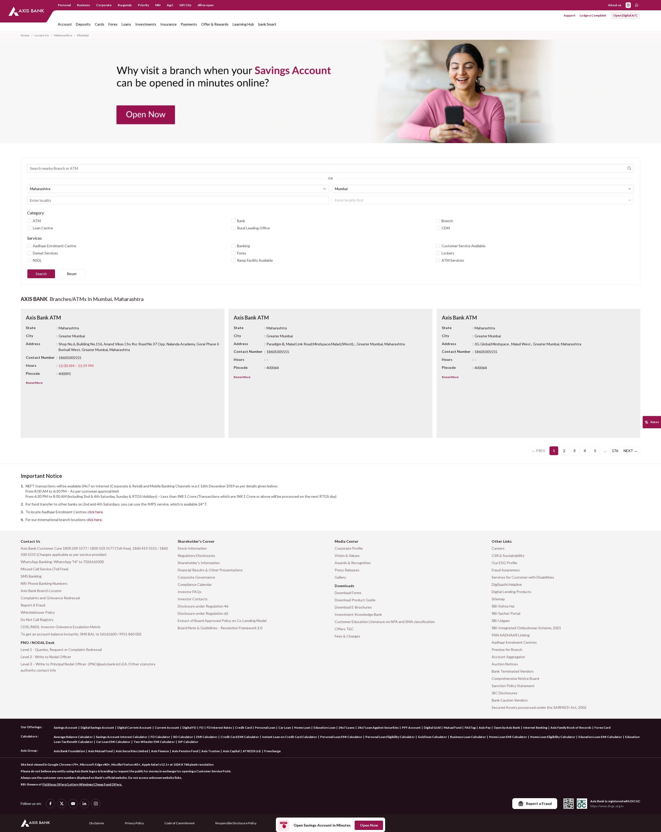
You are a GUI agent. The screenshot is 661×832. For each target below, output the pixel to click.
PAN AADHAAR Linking (511, 635)
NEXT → (631, 450)
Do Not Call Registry (37, 619)
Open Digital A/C (625, 15)
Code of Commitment (179, 823)
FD (201, 727)
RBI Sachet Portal (506, 613)
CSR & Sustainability (508, 555)
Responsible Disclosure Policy (235, 823)
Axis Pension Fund (185, 751)
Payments (189, 24)
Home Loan (302, 727)
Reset (72, 273)
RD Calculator (183, 737)
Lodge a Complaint (593, 15)
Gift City (185, 5)
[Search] (629, 168)
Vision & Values (347, 555)
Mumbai (83, 35)
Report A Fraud (33, 605)
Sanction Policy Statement (513, 685)
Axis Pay (485, 727)
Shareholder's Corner (196, 541)
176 (615, 450)
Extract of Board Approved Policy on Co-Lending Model (222, 620)
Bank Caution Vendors (510, 700)
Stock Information (192, 548)
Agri (170, 5)
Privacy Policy (134, 823)
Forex (112, 24)
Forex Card (602, 727)
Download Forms (348, 592)
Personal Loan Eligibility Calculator (390, 737)
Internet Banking (535, 727)
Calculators (29, 736)
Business (83, 5)
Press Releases (347, 570)
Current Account (167, 727)
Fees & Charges (347, 636)
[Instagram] (95, 803)
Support (570, 15)
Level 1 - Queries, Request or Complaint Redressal (61, 649)
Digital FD (189, 727)
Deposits (83, 24)
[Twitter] (61, 803)
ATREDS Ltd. (252, 751)
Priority (143, 5)
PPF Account (411, 727)
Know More (34, 383)
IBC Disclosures (504, 693)
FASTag (470, 727)
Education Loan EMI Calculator (600, 737)
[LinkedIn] (84, 803)
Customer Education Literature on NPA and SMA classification (385, 621)
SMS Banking (31, 576)
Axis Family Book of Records (570, 727)
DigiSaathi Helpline (507, 584)
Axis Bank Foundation (69, 751)
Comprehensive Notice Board (515, 678)
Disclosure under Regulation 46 (203, 606)
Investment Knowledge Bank (358, 614)
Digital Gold (432, 727)
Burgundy (125, 5)
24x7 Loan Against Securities (378, 727)
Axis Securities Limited (132, 751)
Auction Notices (505, 664)
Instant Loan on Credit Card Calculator (289, 737)
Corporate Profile (349, 548)
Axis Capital (231, 751)
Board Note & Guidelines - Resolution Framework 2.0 (220, 628)
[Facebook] (50, 803)
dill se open (206, 5)
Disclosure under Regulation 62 (203, 613)
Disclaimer (96, 823)
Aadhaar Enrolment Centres (514, 642)
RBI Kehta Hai (503, 606)
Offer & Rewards (215, 24)
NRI (158, 5)
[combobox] (178, 189)
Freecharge (272, 751)
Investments (145, 24)
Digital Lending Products (511, 591)
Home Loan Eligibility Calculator (552, 737)
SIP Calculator (188, 742)
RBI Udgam (501, 620)
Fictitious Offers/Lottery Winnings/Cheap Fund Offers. (82, 784)
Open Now (369, 825)
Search (41, 273)
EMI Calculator (206, 737)
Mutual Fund (452, 727)
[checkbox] (29, 221)
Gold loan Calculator (432, 737)
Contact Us (30, 541)
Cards (99, 24)
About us (614, 5)
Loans (126, 24)
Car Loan (284, 727)
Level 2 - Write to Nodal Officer (46, 657)
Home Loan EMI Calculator (508, 737)
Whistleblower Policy (38, 612)
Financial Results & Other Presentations (210, 570)
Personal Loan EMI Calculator (341, 737)
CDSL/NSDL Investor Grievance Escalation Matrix (60, 627)
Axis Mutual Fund (100, 751)
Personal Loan (265, 727)
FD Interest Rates (219, 727)
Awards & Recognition (353, 563)
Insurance (168, 24)
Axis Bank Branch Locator (41, 590)
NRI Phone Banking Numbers (44, 583)
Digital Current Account (134, 727)
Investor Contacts (193, 599)
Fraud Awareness (506, 570)
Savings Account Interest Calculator (121, 737)
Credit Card (243, 727)
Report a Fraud (539, 803)
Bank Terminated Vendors (513, 671)
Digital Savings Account (97, 727)
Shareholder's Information (199, 563)
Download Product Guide (355, 600)
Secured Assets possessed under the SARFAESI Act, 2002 (539, 707)
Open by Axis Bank (507, 727)
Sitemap (498, 599)
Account (65, 24)
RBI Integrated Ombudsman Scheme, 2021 (526, 628)
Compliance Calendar (195, 584)
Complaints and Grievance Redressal (50, 598)
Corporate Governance (196, 577)
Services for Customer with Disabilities (523, 577)
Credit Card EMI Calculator (240, 737)
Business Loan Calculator (468, 737)
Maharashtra (63, 35)
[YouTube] (73, 803)
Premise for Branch (507, 649)
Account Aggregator (508, 657)
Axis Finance (160, 751)
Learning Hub (243, 24)
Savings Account (65, 727)
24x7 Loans (347, 727)
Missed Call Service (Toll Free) (44, 569)
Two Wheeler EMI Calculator (154, 742)
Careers (498, 548)
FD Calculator (160, 737)
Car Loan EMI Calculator (113, 742)
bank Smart (267, 24)
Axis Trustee (210, 751)
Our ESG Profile (504, 563)
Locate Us (42, 35)
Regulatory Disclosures (196, 555)
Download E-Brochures (353, 607)
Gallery (340, 577)
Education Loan (324, 727)
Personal (64, 5)
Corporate (104, 5)
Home (25, 35)
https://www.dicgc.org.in (607, 806)
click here (95, 512)
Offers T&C (344, 629)
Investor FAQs (189, 591)
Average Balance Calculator (73, 737)
